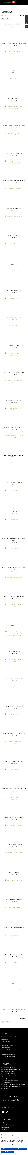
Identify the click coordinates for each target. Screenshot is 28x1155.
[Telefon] (26, 16)
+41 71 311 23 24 (11, 1046)
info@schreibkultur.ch (8, 1054)
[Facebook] (2, 1111)
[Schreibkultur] (6, 2)
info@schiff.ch (6, 1048)
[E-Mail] (26, 22)
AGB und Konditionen (8, 1125)
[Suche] (21, 2)
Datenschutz (5, 1127)
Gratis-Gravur (8, 1089)
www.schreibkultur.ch (8, 1056)
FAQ (2, 1123)
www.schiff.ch (5, 1050)
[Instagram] (6, 1111)
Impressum (4, 1129)
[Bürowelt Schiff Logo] (13, 2)
